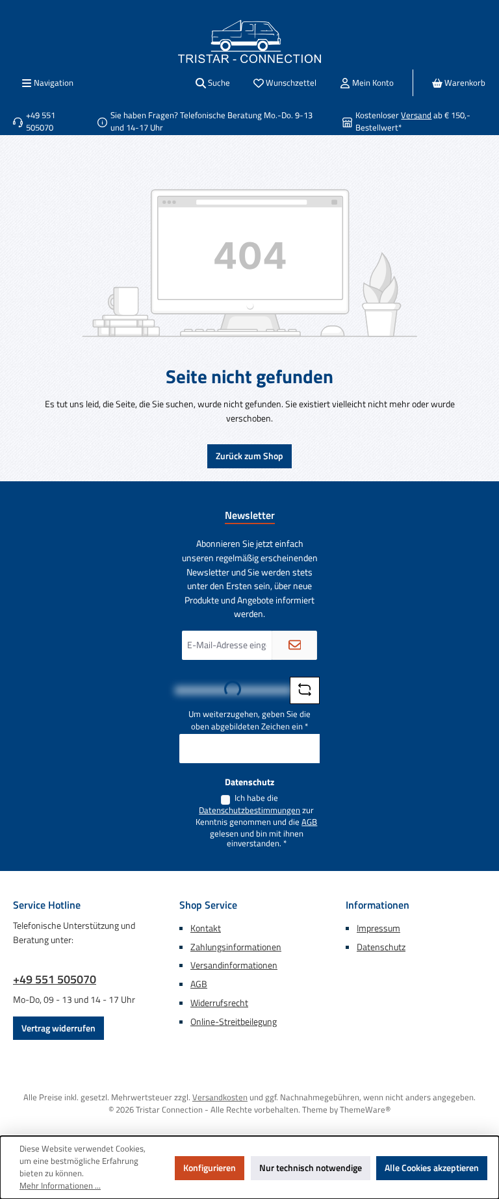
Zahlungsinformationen (235, 947)
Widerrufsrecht (219, 1003)
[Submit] (294, 645)
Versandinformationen (233, 965)
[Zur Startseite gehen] (249, 41)
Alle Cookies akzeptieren (432, 1168)
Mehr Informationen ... (60, 1186)
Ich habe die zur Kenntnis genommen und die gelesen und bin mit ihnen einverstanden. (256, 821)
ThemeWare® (365, 1110)
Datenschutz (381, 947)
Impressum (378, 928)
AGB (309, 822)
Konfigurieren (209, 1168)
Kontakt (205, 928)
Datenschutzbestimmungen (249, 810)
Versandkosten (220, 1097)
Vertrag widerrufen (58, 1028)
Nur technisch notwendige (310, 1168)
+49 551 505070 (54, 979)
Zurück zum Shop (249, 456)
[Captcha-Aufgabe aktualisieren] (305, 690)
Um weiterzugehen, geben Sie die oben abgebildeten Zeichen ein (249, 721)
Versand (416, 115)
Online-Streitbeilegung (233, 1022)
